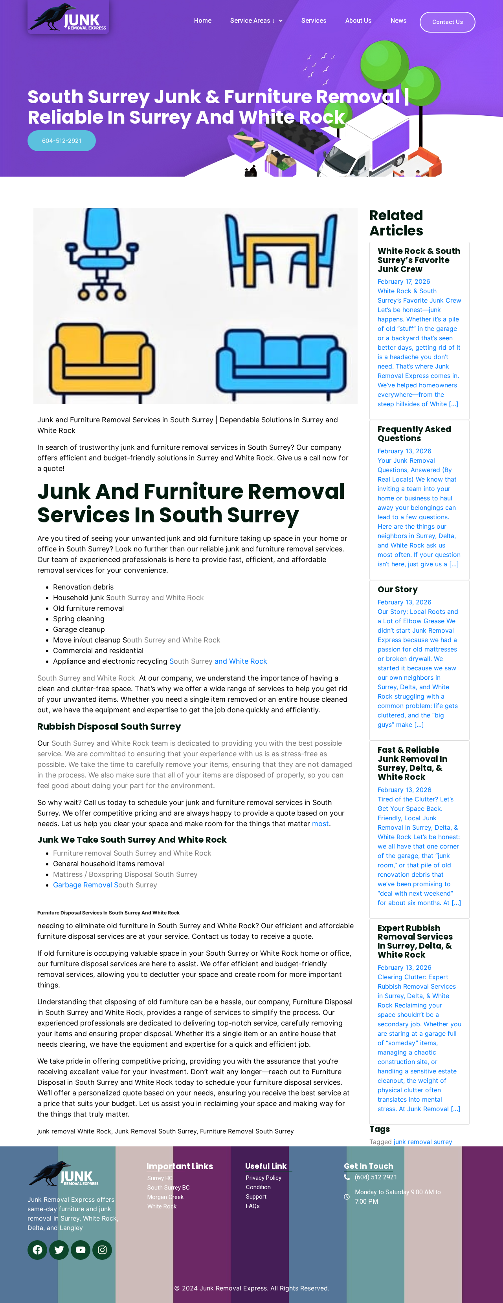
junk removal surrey (423, 1142)
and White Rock (240, 661)
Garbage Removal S (105, 885)
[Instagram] (102, 1250)
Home (202, 20)
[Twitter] (59, 1250)
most (320, 823)
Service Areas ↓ (252, 20)
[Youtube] (80, 1250)
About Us (358, 20)
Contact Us (447, 22)
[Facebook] (37, 1250)
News (399, 20)
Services (314, 20)
